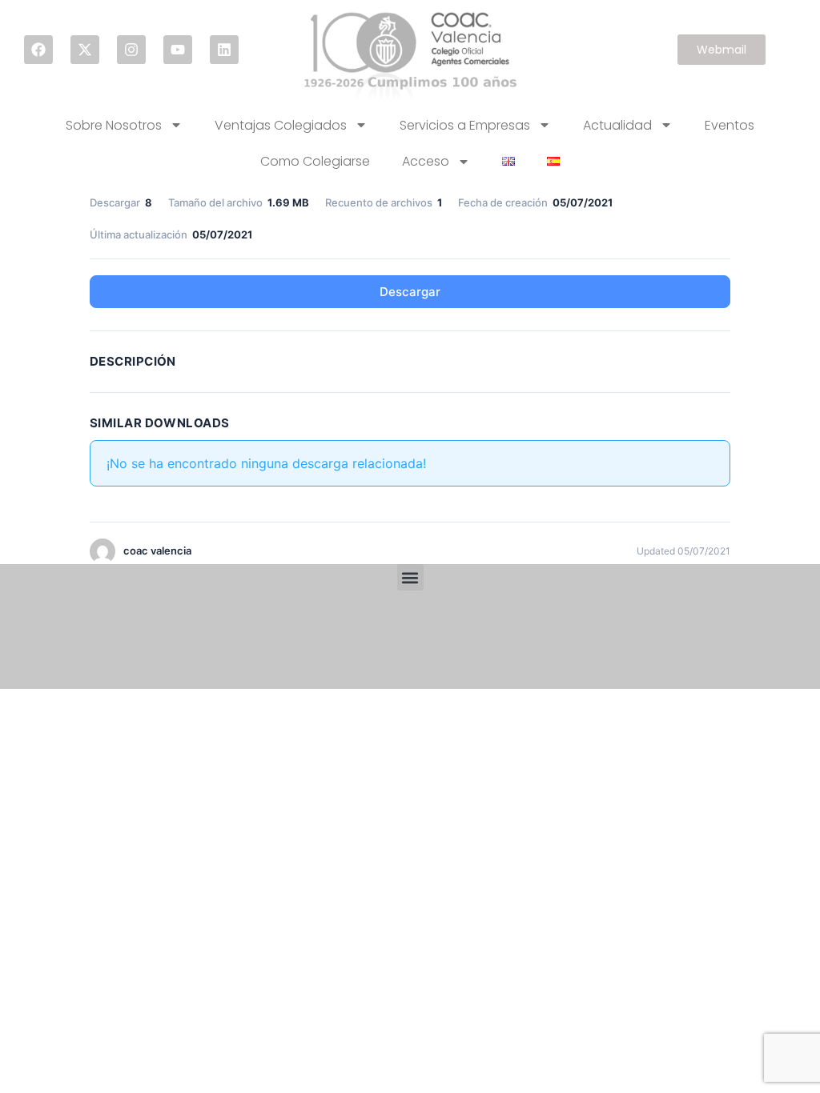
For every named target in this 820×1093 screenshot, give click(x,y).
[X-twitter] (84, 49)
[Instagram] (131, 49)
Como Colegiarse (315, 161)
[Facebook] (38, 49)
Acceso (425, 161)
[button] (410, 577)
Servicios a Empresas (465, 125)
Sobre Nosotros (114, 125)
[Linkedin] (224, 49)
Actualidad (617, 125)
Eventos (729, 125)
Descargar (410, 291)
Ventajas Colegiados (281, 125)
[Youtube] (177, 49)
